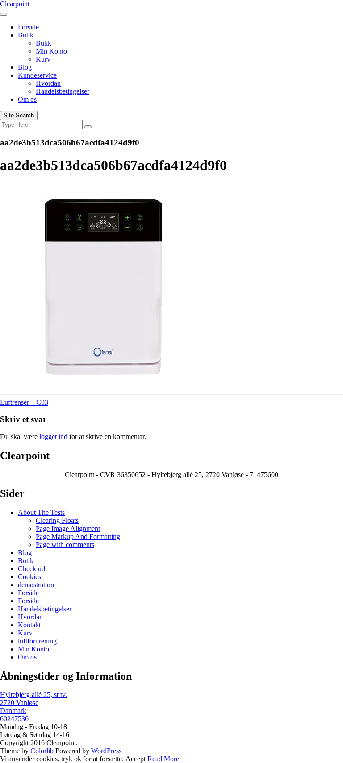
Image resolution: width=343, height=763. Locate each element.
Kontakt (29, 625)
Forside (28, 27)
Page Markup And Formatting (78, 536)
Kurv (43, 59)
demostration (36, 585)
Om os (27, 99)
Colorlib (42, 751)
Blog (25, 67)
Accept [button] (135, 759)
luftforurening (37, 641)
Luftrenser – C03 (24, 402)
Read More (163, 759)
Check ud (31, 568)
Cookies (29, 577)
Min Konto (51, 51)
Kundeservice (37, 75)
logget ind (53, 436)
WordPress (106, 751)
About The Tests (41, 512)
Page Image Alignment (68, 528)
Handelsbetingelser (62, 91)
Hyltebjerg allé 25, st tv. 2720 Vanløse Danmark (33, 702)
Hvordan (48, 83)
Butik (25, 35)
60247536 (14, 718)
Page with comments (65, 544)
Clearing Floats (57, 520)
